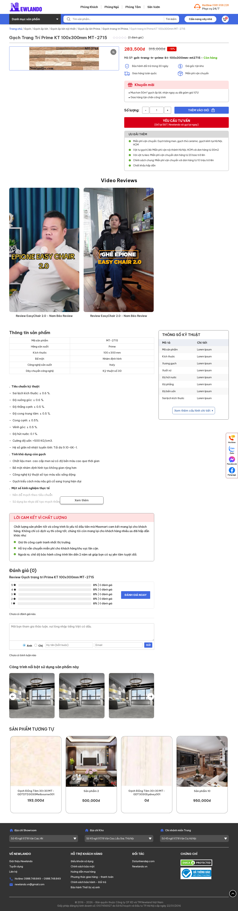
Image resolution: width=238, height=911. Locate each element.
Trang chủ (15, 28)
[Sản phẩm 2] (91, 761)
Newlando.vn (139, 866)
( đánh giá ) (135, 37)
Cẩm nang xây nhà (200, 19)
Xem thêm (82, 500)
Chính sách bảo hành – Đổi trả (88, 882)
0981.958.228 (220, 5)
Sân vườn (153, 7)
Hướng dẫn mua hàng (83, 871)
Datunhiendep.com (143, 861)
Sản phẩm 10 (202, 791)
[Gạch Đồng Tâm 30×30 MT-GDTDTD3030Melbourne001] (35, 761)
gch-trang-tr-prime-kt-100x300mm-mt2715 (167, 57)
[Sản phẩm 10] (202, 761)
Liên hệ (13, 871)
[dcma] (196, 862)
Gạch (27, 28)
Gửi (148, 645)
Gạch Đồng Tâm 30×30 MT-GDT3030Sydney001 (146, 792)
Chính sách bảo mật (82, 866)
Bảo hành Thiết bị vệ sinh (85, 887)
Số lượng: (131, 110)
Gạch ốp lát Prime (89, 28)
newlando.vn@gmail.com (29, 884)
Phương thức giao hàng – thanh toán (92, 876)
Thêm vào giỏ (199, 110)
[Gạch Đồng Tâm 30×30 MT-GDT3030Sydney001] (146, 761)
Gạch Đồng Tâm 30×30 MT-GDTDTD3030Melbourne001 (35, 792)
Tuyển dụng (16, 866)
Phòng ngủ (112, 7)
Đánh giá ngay (136, 595)
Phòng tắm (133, 7)
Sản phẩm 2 (91, 791)
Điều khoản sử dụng (82, 861)
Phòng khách (89, 7)
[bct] (196, 873)
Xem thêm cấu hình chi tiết (192, 410)
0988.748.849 (32, 878)
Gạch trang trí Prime (115, 28)
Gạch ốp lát (40, 28)
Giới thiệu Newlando (21, 861)
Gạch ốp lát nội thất (63, 28)
